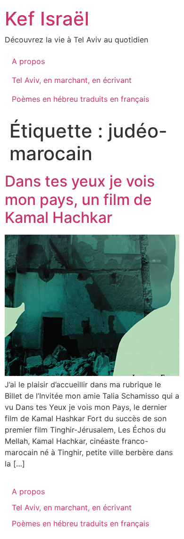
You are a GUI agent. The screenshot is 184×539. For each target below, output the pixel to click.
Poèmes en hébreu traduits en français (80, 99)
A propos (28, 61)
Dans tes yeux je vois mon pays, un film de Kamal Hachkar (80, 199)
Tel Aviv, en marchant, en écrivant (72, 80)
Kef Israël (47, 18)
